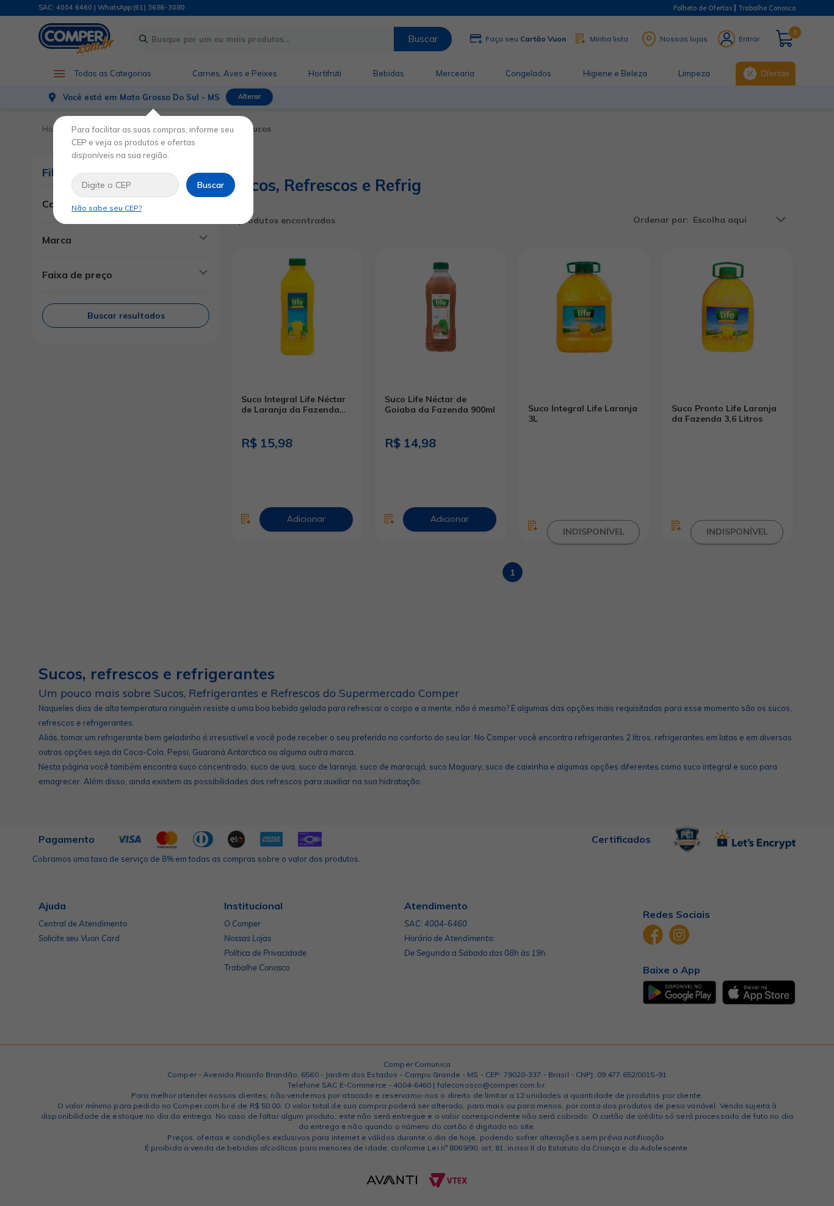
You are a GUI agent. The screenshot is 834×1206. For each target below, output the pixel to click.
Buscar (210, 184)
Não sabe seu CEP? (106, 207)
